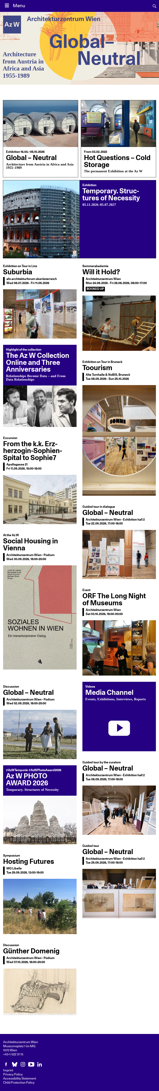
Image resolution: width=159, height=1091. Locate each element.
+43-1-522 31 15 (13, 1054)
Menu (19, 6)
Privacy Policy (13, 1074)
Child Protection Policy (19, 1082)
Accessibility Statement (19, 1078)
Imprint (8, 1070)
